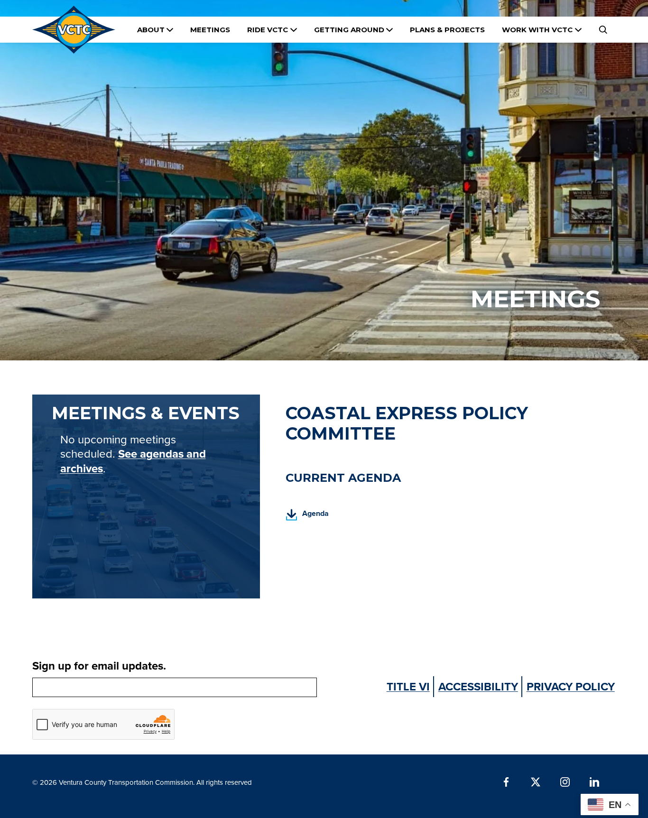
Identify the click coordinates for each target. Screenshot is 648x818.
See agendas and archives (133, 461)
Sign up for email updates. (99, 665)
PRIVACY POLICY (571, 686)
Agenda (307, 516)
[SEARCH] (603, 30)
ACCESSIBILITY (478, 686)
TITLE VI (408, 686)
